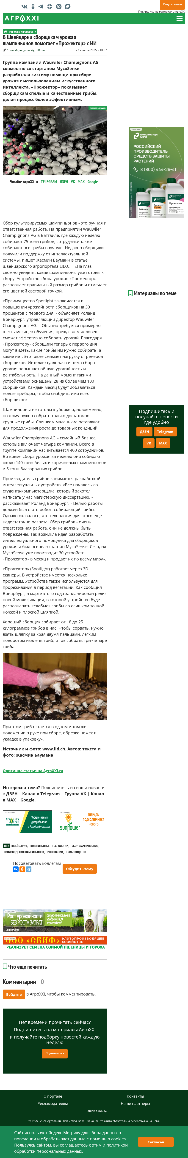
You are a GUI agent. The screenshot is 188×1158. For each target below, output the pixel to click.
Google (93, 181)
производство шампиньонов (24, 852)
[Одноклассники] (22, 869)
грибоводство (76, 852)
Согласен (156, 1142)
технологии (60, 846)
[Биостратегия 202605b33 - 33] (55, 920)
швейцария (19, 846)
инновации (55, 852)
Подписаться (172, 4)
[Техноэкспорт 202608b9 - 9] (156, 172)
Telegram (165, 431)
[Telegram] (28, 869)
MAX (81, 181)
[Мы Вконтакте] (25, 6)
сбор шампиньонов (85, 846)
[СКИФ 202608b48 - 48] (55, 943)
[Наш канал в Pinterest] (60, 6)
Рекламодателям (53, 1103)
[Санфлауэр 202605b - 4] (82, 821)
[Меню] (179, 18)
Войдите (14, 994)
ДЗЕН (64, 181)
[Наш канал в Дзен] (51, 6)
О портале (53, 1096)
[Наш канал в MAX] (69, 6)
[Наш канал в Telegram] (42, 6)
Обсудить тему (79, 868)
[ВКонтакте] (16, 869)
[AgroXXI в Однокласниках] (34, 6)
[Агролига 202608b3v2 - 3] (27, 821)
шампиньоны (39, 846)
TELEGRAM (49, 181)
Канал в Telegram (41, 793)
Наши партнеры (135, 1103)
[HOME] (5, 31)
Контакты (135, 1096)
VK (73, 181)
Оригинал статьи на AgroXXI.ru (33, 770)
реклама (10, 813)
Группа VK (75, 793)
